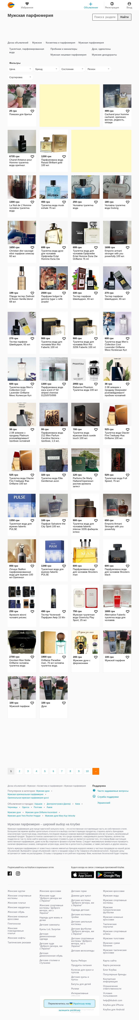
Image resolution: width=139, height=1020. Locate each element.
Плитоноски (14, 923)
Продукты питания (81, 965)
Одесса (25, 807)
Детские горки (79, 891)
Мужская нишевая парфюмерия (68, 54)
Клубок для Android (113, 1009)
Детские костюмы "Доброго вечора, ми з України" (82, 903)
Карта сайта (109, 960)
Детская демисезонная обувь (51, 954)
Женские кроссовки (50, 891)
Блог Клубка (109, 969)
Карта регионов (111, 965)
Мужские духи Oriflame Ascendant (41, 812)
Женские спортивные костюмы (19, 896)
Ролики (75, 988)
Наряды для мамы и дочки (50, 918)
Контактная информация (110, 980)
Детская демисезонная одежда (47, 936)
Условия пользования (110, 994)
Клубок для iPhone (113, 1005)
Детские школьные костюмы (81, 922)
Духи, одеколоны (101, 49)
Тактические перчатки (110, 925)
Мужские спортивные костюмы (115, 901)
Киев (77, 804)
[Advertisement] (69, 30)
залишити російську (69, 1010)
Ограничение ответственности (112, 987)
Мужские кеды (111, 895)
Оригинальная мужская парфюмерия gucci (28, 798)
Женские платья (17, 902)
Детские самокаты (49, 924)
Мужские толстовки (113, 938)
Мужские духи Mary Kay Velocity (60, 816)
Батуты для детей (81, 984)
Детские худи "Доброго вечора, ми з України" (50, 946)
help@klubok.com (112, 1000)
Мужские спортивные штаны (115, 932)
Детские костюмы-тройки (81, 915)
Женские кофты (16, 937)
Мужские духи (42, 791)
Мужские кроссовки (113, 891)
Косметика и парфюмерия (60, 42)
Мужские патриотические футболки (112, 910)
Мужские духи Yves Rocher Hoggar (24, 816)
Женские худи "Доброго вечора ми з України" (50, 898)
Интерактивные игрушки (79, 994)
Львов (49, 807)
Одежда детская (80, 909)
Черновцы (12, 807)
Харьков (38, 804)
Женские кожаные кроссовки (18, 917)
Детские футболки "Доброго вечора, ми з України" (82, 931)
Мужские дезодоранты (104, 54)
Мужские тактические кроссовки (115, 951)
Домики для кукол (81, 895)
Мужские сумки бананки (111, 944)
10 (87, 771)
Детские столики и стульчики (49, 961)
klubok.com (11, 5)
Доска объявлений (18, 42)
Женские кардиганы (19, 907)
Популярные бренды (114, 974)
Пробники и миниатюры (64, 49)
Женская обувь (16, 912)
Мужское (37, 42)
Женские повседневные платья (16, 931)
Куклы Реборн (79, 960)
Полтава (38, 807)
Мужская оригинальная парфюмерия (25, 794)
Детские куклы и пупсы (80, 978)
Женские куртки (16, 891)
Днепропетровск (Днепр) (59, 804)
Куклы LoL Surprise (49, 929)
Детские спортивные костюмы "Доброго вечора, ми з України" (82, 942)
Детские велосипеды (82, 950)
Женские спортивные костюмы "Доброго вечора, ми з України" (51, 909)
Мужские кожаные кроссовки (113, 918)
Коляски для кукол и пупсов (82, 971)
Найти (124, 17)
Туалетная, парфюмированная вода (26, 51)
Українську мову (82, 1003)
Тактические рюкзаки (19, 942)
